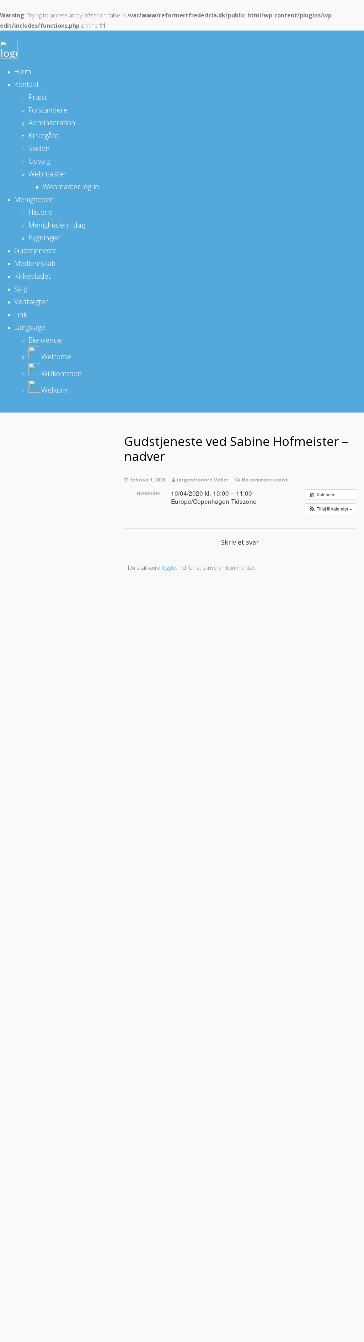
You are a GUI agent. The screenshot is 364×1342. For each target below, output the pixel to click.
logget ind (174, 568)
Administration (51, 122)
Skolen (39, 148)
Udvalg (39, 161)
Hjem (22, 71)
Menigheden (34, 199)
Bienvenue (45, 340)
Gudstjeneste (35, 250)
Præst (37, 97)
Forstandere (48, 110)
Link (20, 314)
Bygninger (44, 237)
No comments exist (265, 479)
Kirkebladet (32, 276)
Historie (40, 212)
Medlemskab (35, 263)
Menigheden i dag (56, 225)
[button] (330, 509)
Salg (20, 289)
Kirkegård (43, 135)
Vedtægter (31, 301)
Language (29, 327)
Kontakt (26, 84)
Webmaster (47, 174)
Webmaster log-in (71, 186)
